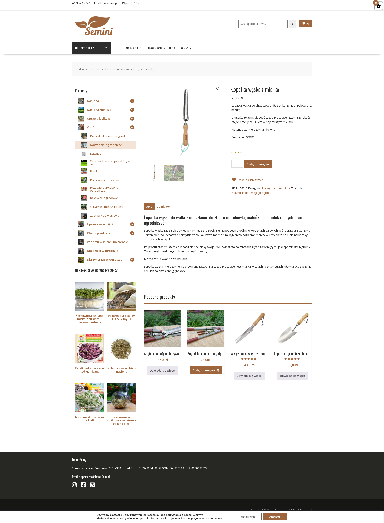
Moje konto (133, 48)
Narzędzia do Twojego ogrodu (251, 193)
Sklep (82, 69)
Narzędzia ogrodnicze (110, 69)
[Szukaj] (292, 24)
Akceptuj (275, 517)
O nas (185, 48)
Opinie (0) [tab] (163, 206)
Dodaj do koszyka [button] (204, 370)
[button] (218, 88)
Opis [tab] (149, 206)
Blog (171, 48)
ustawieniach (213, 518)
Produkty (87, 48)
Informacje (154, 48)
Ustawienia (248, 517)
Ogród (91, 69)
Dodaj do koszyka (258, 164)
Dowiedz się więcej (162, 370)
